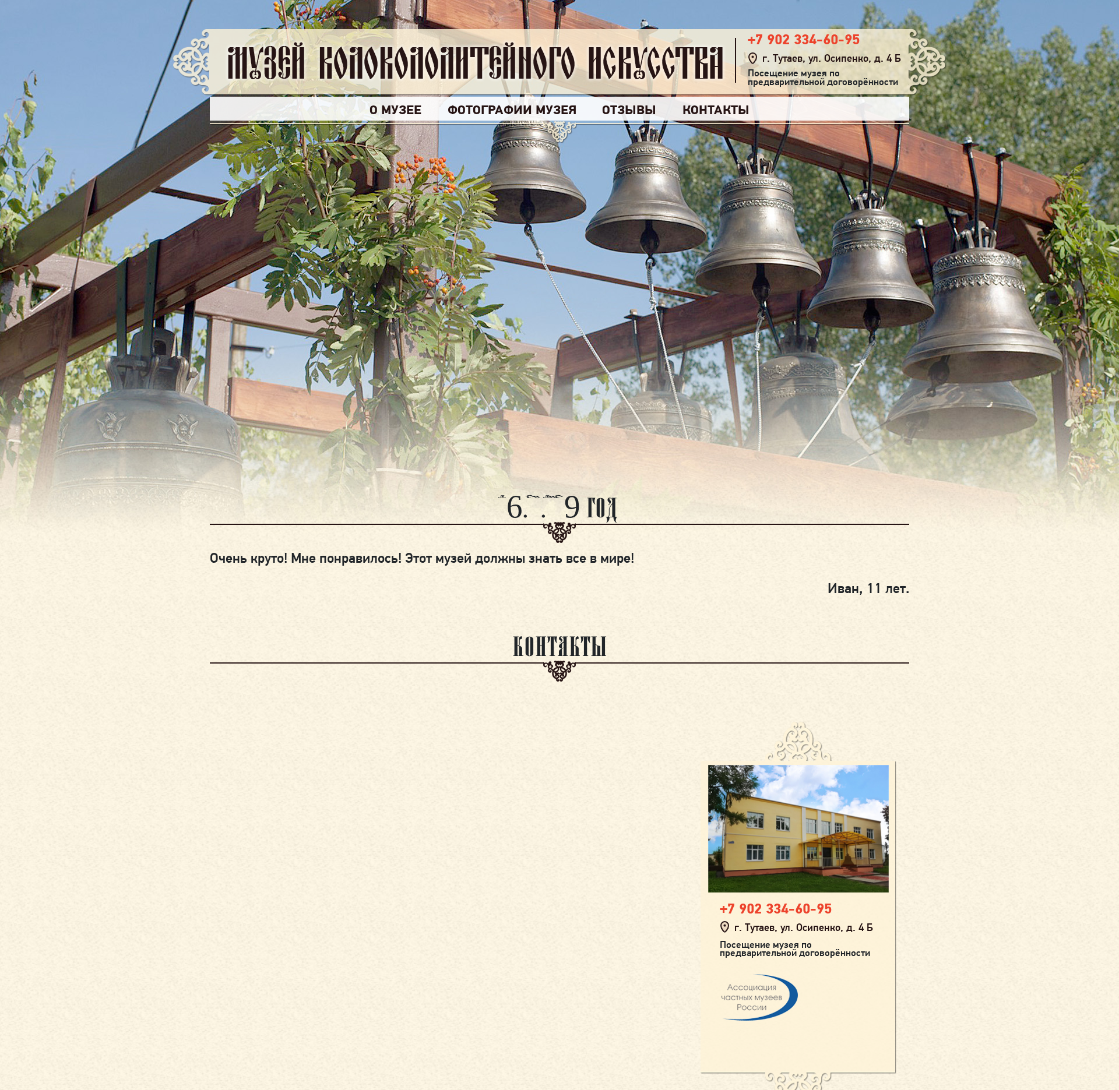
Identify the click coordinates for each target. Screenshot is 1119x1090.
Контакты (715, 110)
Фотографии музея (512, 110)
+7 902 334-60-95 (804, 39)
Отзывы (629, 110)
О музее (395, 110)
